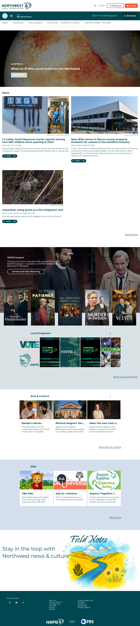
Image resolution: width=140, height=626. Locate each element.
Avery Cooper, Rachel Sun (12, 213)
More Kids (115, 517)
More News (131, 234)
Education (52, 23)
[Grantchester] (16, 308)
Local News (17, 64)
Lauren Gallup (76, 145)
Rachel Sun (6, 145)
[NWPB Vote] (29, 352)
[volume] (11, 15)
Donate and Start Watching (26, 271)
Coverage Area (54, 604)
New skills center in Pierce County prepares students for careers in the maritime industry (100, 141)
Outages (106, 23)
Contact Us (82, 604)
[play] (5, 16)
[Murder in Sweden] (97, 308)
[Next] (110, 333)
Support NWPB (92, 23)
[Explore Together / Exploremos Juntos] (104, 480)
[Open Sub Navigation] (9, 23)
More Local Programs (125, 376)
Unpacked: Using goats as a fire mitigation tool (32, 209)
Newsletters (82, 606)
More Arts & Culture (110, 447)
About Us (52, 600)
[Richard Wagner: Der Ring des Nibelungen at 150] (70, 409)
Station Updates (84, 607)
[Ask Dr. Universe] (70, 480)
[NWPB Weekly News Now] (50, 352)
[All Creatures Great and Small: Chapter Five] (70, 308)
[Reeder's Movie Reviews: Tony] (36, 409)
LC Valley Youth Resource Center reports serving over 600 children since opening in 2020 (33, 141)
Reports (52, 609)
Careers (52, 607)
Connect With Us (55, 602)
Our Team (53, 606)
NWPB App (116, 5)
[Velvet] (124, 308)
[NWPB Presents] (70, 352)
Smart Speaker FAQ (85, 600)
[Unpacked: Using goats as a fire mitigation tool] (32, 187)
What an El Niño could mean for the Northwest (45, 68)
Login (102, 6)
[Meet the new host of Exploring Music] (103, 409)
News (5, 23)
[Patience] (43, 308)
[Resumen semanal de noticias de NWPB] (90, 352)
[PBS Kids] (36, 480)
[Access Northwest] (111, 352)
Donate (132, 6)
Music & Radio (35, 23)
